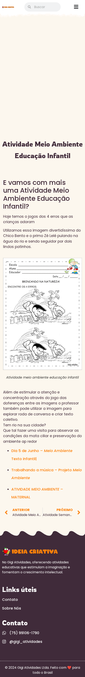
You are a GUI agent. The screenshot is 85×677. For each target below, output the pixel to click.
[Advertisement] (42, 64)
